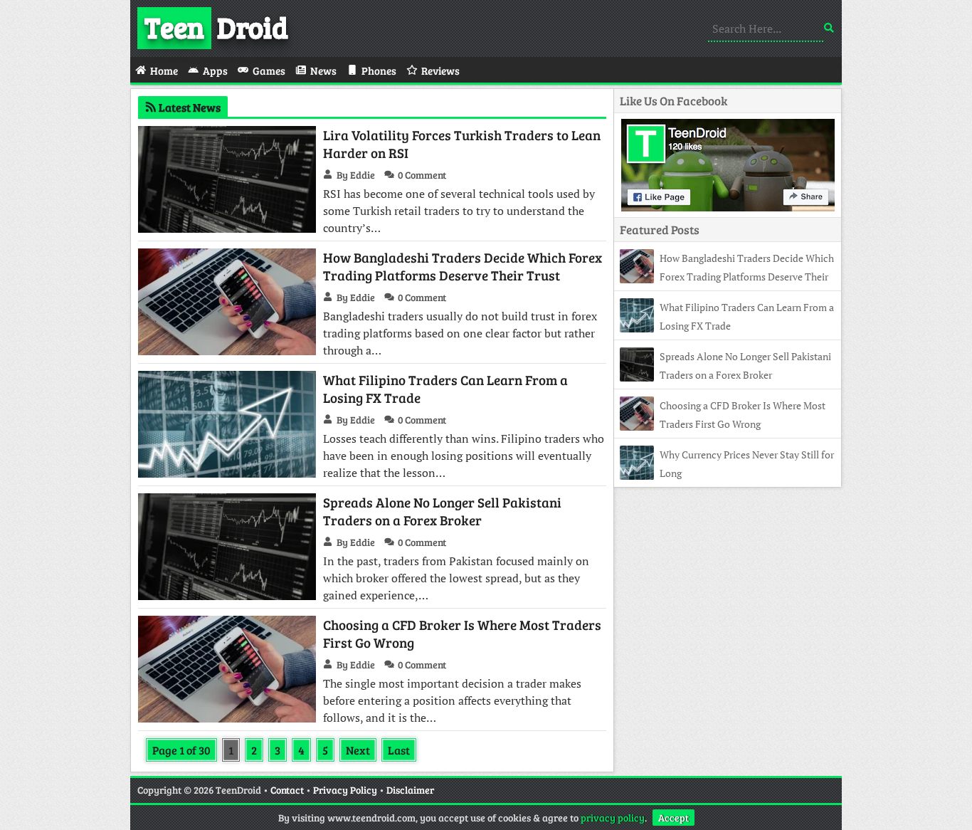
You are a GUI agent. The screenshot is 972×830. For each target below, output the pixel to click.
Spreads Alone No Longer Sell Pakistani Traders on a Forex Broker (442, 511)
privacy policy (613, 817)
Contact (287, 790)
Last (399, 749)
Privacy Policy (345, 790)
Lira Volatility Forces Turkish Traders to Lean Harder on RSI (462, 144)
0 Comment (422, 175)
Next (358, 749)
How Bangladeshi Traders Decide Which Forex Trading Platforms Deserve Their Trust (462, 266)
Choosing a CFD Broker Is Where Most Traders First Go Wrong (462, 633)
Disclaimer (410, 790)
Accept (673, 817)
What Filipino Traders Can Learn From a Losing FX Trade (445, 388)
